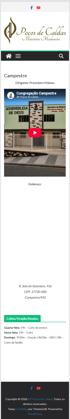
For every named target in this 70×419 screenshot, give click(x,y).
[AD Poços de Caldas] (8, 56)
